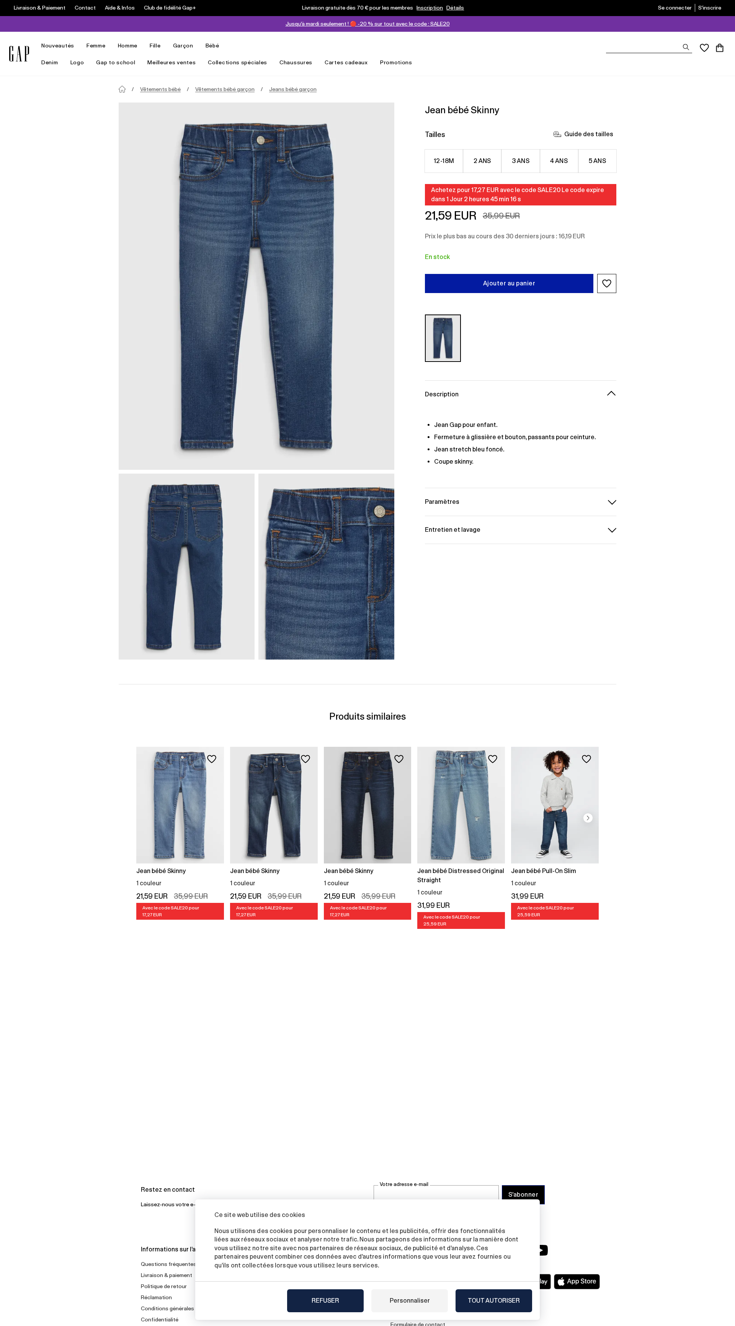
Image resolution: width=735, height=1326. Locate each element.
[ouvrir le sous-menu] (78, 45)
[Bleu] (443, 338)
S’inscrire (709, 8)
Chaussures (295, 62)
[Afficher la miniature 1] (187, 567)
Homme (128, 45)
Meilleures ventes (171, 62)
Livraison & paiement (166, 1275)
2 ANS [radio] (482, 161)
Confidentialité (159, 1319)
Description (442, 393)
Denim (49, 62)
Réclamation (156, 1297)
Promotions (396, 62)
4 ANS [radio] (559, 161)
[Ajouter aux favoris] (212, 759)
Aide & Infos (120, 8)
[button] (606, 283)
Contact (85, 8)
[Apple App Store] (577, 1281)
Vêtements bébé (160, 89)
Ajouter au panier (509, 283)
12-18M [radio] (444, 161)
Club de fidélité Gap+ (170, 8)
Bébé (212, 45)
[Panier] (719, 47)
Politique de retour (164, 1286)
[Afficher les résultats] (686, 47)
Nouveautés (57, 45)
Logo (77, 62)
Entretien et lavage (452, 529)
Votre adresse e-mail (404, 1184)
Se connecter (675, 8)
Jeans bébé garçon (293, 89)
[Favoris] (704, 47)
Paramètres (442, 501)
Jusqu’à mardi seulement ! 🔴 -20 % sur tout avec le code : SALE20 (368, 24)
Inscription (429, 8)
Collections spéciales (237, 62)
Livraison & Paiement (39, 8)
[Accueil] (122, 89)
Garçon (183, 45)
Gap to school (115, 62)
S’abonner (523, 1194)
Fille (155, 45)
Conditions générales (167, 1308)
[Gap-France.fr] (19, 54)
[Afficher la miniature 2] (326, 567)
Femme (96, 45)
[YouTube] (540, 1250)
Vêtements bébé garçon (225, 89)
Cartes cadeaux (346, 62)
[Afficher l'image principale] (256, 286)
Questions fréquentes (168, 1264)
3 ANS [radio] (520, 161)
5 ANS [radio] (597, 161)
